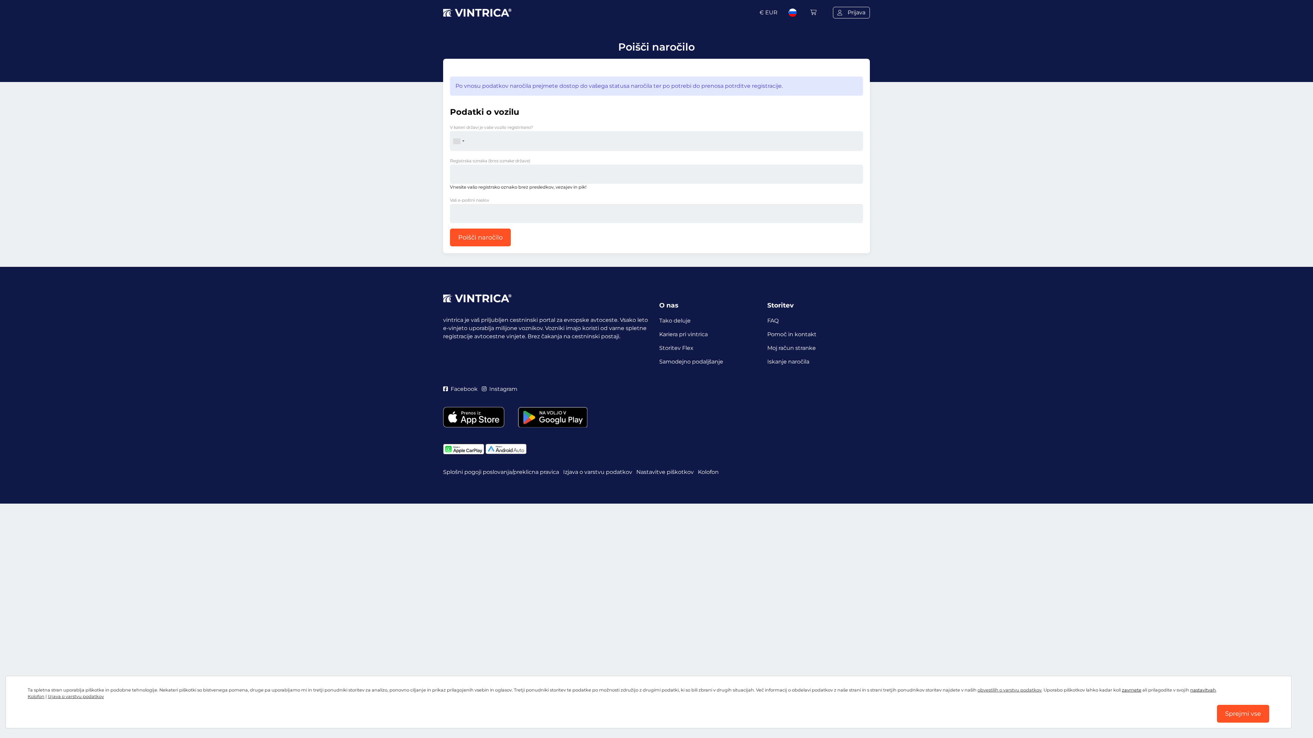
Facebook (464, 389)
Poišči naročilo (480, 237)
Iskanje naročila (788, 361)
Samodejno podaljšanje (691, 361)
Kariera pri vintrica (683, 334)
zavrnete (1131, 690)
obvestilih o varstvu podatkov (1010, 690)
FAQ (773, 320)
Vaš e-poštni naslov (469, 200)
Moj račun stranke (791, 348)
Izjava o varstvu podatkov (76, 696)
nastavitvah (1203, 690)
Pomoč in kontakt (792, 334)
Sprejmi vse (1243, 714)
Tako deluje (675, 320)
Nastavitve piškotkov (665, 472)
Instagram (503, 389)
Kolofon (36, 696)
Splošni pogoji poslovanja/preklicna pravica (501, 472)
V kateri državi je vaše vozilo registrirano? (491, 127)
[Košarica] (813, 12)
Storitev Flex (676, 348)
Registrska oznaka (490, 160)
